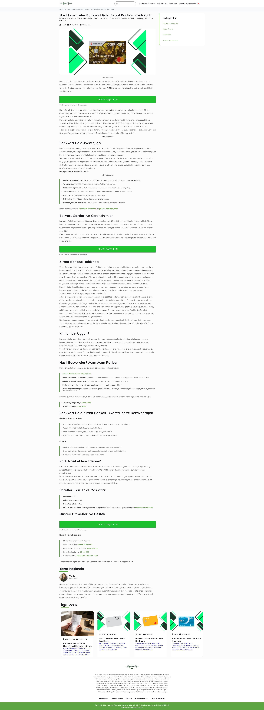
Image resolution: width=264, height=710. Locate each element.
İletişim (129, 698)
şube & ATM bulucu (85, 544)
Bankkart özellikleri (87, 208)
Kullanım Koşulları (142, 698)
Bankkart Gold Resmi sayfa (87, 556)
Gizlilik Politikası (158, 698)
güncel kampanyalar (108, 208)
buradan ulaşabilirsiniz (144, 508)
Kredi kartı (173, 4)
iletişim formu (92, 548)
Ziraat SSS (84, 552)
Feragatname (117, 698)
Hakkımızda (103, 698)
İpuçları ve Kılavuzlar (147, 4)
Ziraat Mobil (86, 403)
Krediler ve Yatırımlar (187, 4)
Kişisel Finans (162, 4)
